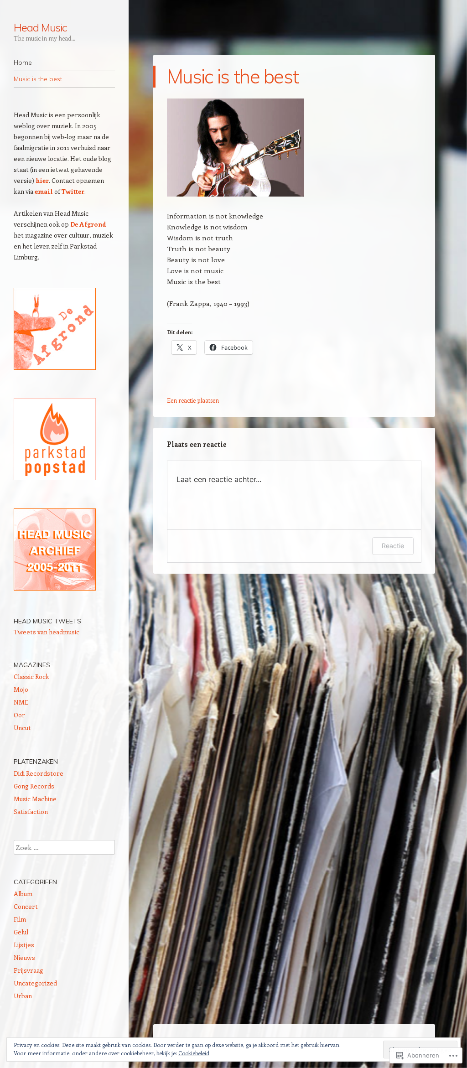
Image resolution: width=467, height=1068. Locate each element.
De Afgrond (88, 224)
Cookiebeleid (193, 1053)
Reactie (393, 546)
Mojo (21, 689)
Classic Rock (31, 676)
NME (21, 702)
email (44, 191)
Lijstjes (24, 944)
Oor (19, 714)
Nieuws (24, 957)
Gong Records (34, 786)
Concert (26, 906)
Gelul (21, 932)
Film (20, 919)
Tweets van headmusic (46, 631)
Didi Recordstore (38, 773)
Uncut (22, 727)
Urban (23, 995)
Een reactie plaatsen (193, 400)
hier (42, 180)
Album (23, 893)
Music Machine (35, 798)
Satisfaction (31, 811)
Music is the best (38, 79)
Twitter (73, 191)
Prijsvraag (28, 970)
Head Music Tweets (47, 621)
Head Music (40, 27)
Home (23, 62)
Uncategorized (35, 983)
